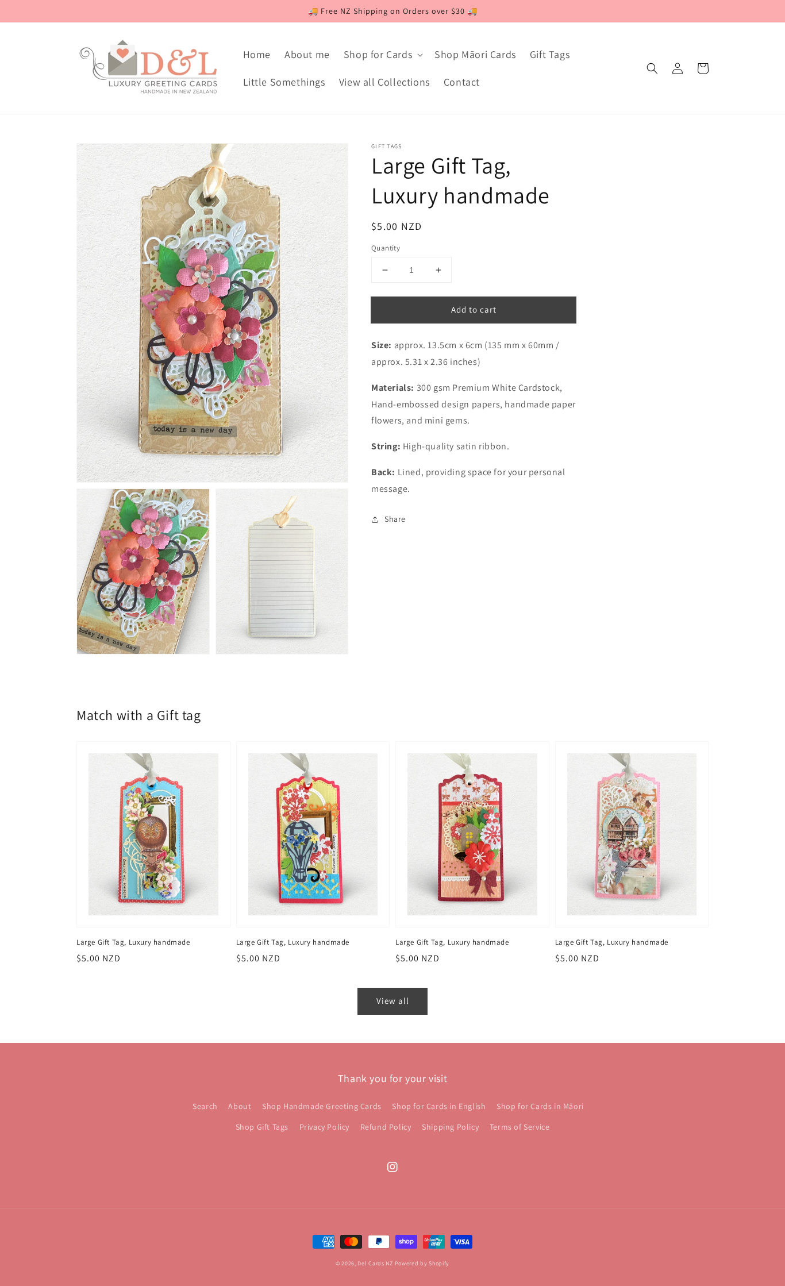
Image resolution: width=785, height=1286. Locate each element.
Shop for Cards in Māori (540, 1106)
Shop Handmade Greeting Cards (322, 1106)
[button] (652, 68)
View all (392, 1000)
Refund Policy (385, 1127)
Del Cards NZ (374, 1263)
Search (205, 1106)
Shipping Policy (450, 1127)
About (239, 1106)
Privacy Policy (324, 1127)
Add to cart (474, 309)
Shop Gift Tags (262, 1127)
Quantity (385, 248)
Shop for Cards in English (439, 1106)
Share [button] (395, 519)
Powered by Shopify (422, 1263)
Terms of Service (520, 1127)
